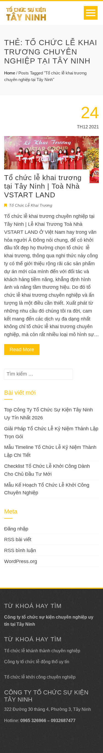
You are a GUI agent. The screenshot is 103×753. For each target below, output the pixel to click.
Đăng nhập (16, 529)
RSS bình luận (20, 550)
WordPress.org (20, 561)
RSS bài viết (17, 539)
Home (9, 73)
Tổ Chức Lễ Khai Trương (30, 205)
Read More (22, 349)
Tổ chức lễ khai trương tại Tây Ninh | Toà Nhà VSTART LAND (43, 186)
